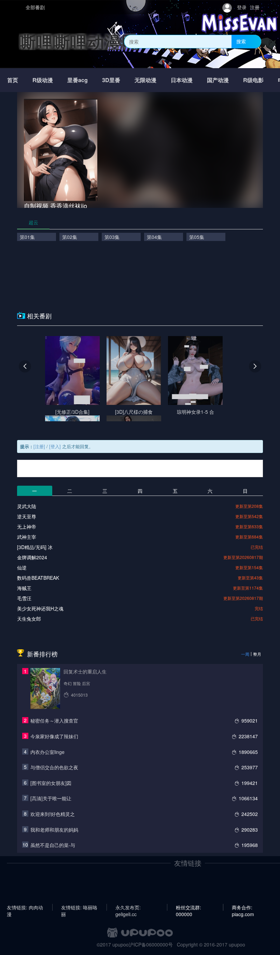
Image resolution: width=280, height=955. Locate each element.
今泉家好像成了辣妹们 (54, 736)
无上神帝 (26, 526)
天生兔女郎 (29, 618)
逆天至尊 (26, 516)
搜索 (241, 41)
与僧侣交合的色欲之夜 (54, 767)
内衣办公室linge (47, 751)
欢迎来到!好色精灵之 (52, 813)
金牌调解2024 (32, 557)
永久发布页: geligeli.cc (128, 907)
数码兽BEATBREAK (38, 577)
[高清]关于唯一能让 (50, 798)
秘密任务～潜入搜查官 (54, 720)
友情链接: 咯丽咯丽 (79, 907)
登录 (242, 7)
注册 (255, 7)
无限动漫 (145, 80)
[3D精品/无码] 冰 (35, 547)
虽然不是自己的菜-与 (52, 845)
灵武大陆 (26, 506)
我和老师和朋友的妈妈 (54, 829)
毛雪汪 (24, 598)
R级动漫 (42, 80)
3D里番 (111, 80)
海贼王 (24, 588)
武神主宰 (26, 536)
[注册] (39, 446)
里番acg (77, 80)
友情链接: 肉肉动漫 (25, 907)
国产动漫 (218, 80)
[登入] (55, 446)
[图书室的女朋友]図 (50, 782)
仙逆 (22, 567)
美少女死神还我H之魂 (40, 608)
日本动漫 (182, 80)
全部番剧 (35, 7)
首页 (12, 80)
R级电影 (253, 80)
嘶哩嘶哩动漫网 (78, 41)
